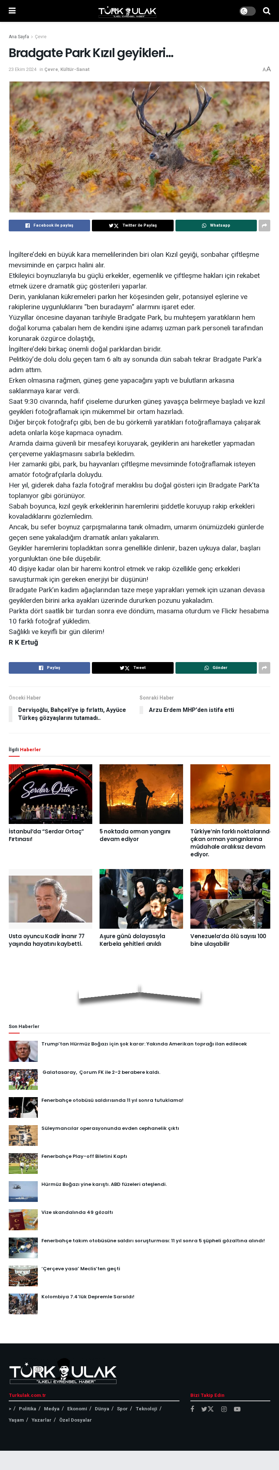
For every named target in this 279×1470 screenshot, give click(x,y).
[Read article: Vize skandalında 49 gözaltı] (23, 1219)
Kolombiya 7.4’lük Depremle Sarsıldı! (87, 1296)
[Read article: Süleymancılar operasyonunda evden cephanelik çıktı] (23, 1135)
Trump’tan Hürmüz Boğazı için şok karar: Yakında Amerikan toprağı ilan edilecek (144, 1043)
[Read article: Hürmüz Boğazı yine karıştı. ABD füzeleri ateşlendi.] (23, 1191)
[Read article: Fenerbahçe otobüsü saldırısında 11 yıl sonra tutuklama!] (23, 1107)
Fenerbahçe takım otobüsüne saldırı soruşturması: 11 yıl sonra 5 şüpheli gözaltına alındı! (153, 1240)
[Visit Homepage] (127, 11)
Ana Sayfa (19, 36)
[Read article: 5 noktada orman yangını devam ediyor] (141, 794)
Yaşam (16, 1420)
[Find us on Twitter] (207, 1409)
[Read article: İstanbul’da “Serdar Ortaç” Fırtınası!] (50, 794)
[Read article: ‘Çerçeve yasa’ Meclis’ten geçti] (23, 1276)
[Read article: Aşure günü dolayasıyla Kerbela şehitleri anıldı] (141, 899)
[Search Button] (266, 11)
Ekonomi (77, 1408)
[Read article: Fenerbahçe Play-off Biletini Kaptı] (23, 1163)
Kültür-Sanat (74, 69)
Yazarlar (42, 1420)
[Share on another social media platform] (264, 225)
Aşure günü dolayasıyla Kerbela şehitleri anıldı (132, 940)
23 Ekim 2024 (22, 69)
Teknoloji (146, 1408)
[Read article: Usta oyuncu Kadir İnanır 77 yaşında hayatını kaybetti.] (50, 899)
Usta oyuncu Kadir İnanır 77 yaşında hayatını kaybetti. (47, 940)
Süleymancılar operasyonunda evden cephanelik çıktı (110, 1128)
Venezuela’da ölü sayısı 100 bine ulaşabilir (228, 940)
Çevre (40, 36)
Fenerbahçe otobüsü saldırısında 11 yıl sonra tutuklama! (112, 1100)
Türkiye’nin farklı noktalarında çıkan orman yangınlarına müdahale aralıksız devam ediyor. (232, 843)
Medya (52, 1408)
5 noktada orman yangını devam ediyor (135, 835)
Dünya (102, 1408)
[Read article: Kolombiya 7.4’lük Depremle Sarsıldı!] (23, 1304)
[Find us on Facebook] (192, 1409)
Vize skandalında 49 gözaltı (77, 1212)
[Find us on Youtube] (237, 1409)
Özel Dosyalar (75, 1420)
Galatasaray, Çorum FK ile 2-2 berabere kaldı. (100, 1072)
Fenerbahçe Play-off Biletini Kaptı (84, 1156)
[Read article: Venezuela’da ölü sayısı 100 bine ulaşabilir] (232, 899)
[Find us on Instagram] (224, 1409)
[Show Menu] (12, 11)
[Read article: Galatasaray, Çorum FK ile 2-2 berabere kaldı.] (23, 1079)
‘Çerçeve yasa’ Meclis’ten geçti (80, 1268)
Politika (27, 1408)
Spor (122, 1408)
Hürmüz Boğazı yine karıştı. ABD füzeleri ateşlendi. (104, 1184)
